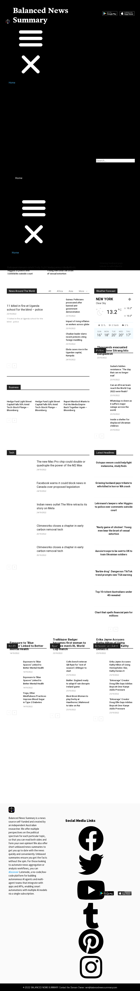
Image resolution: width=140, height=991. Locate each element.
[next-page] (14, 366)
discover (14, 872)
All (49, 291)
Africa (60, 291)
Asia (71, 291)
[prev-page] (9, 366)
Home (12, 82)
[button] (37, 51)
